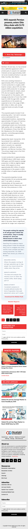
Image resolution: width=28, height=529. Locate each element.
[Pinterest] (14, 319)
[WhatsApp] (18, 319)
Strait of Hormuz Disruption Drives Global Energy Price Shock (13, 367)
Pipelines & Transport (9, 362)
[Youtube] (19, 460)
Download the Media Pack (14, 296)
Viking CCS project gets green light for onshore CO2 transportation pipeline (21, 311)
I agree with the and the (13, 337)
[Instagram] (7, 460)
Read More (15, 456)
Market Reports (13, 301)
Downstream (5, 375)
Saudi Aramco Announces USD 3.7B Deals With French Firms (13, 372)
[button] (2, 13)
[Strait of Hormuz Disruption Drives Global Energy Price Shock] (14, 358)
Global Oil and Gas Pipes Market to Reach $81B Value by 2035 (12, 423)
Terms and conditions (16, 337)
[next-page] (5, 379)
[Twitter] (11, 319)
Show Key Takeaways (14, 54)
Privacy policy (4, 338)
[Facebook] (7, 319)
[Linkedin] (11, 460)
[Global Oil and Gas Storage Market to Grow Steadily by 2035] (14, 391)
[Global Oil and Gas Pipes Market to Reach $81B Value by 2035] (14, 413)
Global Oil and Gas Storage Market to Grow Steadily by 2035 (13, 401)
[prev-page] (2, 379)
